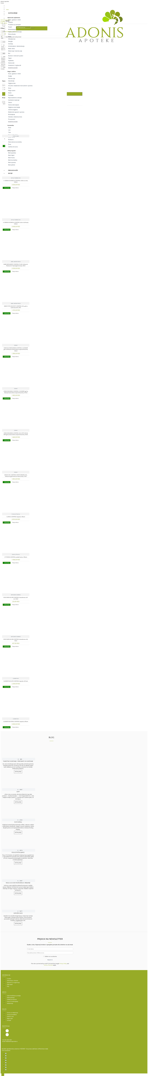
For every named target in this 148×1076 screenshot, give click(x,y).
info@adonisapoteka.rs (11, 1041)
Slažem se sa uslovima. (51, 956)
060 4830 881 (8, 1040)
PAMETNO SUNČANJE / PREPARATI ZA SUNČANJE (18, 761)
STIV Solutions (6, 1050)
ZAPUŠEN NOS (18, 913)
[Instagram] (7, 1030)
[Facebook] (7, 1034)
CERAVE (15, 345)
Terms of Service (48, 965)
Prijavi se (50, 960)
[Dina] (7, 1060)
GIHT (18, 792)
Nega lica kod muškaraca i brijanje (18, 883)
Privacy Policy (63, 963)
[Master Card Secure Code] (12, 1070)
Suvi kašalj (18, 822)
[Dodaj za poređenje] (7, 143)
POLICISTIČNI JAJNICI (18, 852)
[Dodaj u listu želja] (2, 143)
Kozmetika (11, 125)
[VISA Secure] (9, 1067)
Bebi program (12, 150)
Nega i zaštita (12, 71)
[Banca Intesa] (9, 1065)
